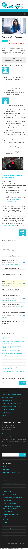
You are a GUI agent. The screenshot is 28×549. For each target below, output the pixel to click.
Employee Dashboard (7, 531)
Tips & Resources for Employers (11, 514)
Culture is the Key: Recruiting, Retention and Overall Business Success (13, 367)
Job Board (5, 480)
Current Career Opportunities (9, 436)
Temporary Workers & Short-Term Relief (13, 497)
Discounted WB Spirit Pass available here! (12, 361)
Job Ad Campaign (7, 511)
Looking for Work (6, 477)
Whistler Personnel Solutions (15, 543)
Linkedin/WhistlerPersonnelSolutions (11, 403)
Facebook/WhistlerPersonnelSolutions (11, 394)
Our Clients (6, 522)
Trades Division (7, 500)
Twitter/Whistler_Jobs (7, 400)
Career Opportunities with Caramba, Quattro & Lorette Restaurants (13, 342)
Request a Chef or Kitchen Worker (12, 506)
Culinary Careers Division (9, 503)
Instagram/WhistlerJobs (8, 397)
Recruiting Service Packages (10, 508)
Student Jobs (6, 486)
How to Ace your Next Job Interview (11, 350)
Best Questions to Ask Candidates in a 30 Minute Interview (12, 346)
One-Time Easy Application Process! (11, 528)
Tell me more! (6, 489)
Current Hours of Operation (9, 433)
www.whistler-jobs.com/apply (16, 193)
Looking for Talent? (6, 491)
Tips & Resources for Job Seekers (11, 483)
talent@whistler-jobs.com (9, 225)
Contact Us (5, 415)
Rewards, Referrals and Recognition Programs (13, 371)
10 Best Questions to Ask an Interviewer (12, 358)
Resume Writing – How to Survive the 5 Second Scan (13, 337)
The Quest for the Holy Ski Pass (9, 364)
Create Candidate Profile (8, 409)
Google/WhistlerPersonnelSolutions (11, 406)
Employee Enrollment (8, 537)
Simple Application (6, 412)
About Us (4, 516)
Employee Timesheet (8, 534)
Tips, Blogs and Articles (8, 525)
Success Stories (6, 519)
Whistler (13, 41)
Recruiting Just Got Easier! (9, 494)
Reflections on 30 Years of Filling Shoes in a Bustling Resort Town (12, 354)
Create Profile (5, 469)
